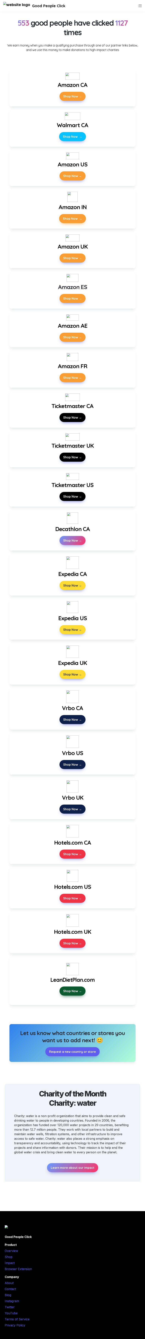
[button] (16, 6)
